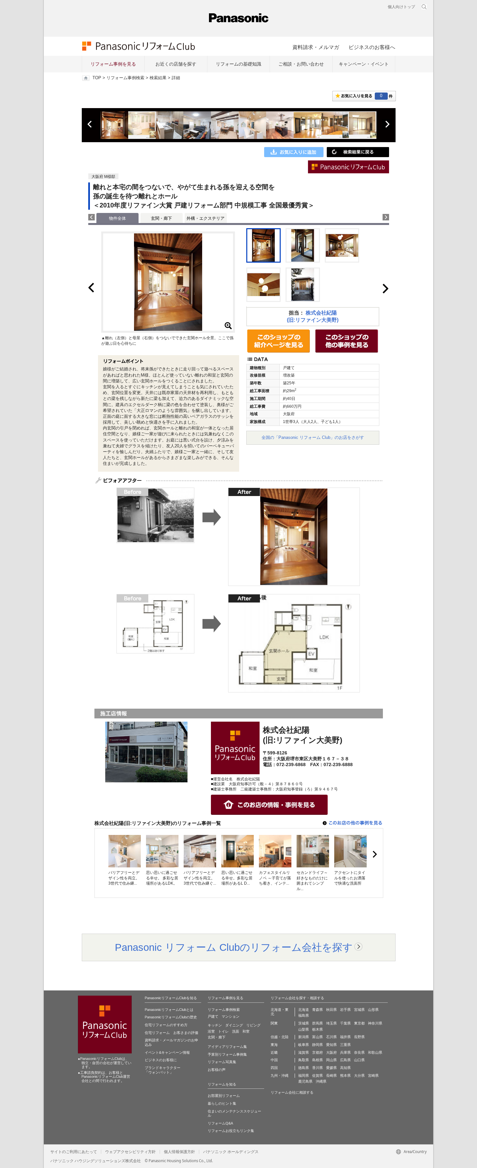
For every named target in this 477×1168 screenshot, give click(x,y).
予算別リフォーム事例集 (227, 1054)
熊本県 (345, 1075)
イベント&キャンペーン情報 (167, 1052)
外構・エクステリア (206, 218)
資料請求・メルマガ (315, 47)
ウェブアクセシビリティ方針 (130, 1152)
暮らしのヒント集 (222, 1103)
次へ (387, 124)
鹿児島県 (305, 1081)
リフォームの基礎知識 (238, 64)
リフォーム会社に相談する (292, 1092)
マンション (230, 1016)
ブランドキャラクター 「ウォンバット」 (162, 1070)
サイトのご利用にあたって (73, 1152)
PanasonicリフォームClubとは (169, 1010)
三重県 (345, 1045)
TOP (96, 78)
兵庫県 (345, 1052)
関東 (274, 1023)
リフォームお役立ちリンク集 (231, 1131)
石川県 (331, 1037)
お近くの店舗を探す (175, 64)
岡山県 (331, 1060)
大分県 (359, 1075)
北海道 (303, 1010)
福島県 (303, 1015)
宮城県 (359, 1010)
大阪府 (331, 1052)
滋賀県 (303, 1052)
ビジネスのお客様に (161, 1060)
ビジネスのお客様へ (372, 47)
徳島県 (303, 1068)
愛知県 (331, 1045)
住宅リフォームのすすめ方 (166, 1025)
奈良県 (359, 1052)
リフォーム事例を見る (113, 64)
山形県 (373, 1010)
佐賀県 (317, 1075)
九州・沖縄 (279, 1075)
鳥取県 (303, 1060)
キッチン (215, 1025)
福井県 (345, 1037)
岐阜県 (303, 1045)
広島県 (345, 1060)
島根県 (317, 1060)
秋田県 (331, 1010)
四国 (274, 1068)
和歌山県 (375, 1052)
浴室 (211, 1031)
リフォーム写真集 (222, 1062)
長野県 (359, 1037)
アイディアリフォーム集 (227, 1047)
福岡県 (303, 1075)
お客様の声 (217, 1070)
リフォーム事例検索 (125, 78)
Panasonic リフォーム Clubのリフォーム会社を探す (234, 947)
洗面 (235, 1031)
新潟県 (303, 1037)
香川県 (317, 1068)
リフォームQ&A (220, 1123)
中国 (274, 1060)
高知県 (345, 1068)
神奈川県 (375, 1023)
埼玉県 (331, 1023)
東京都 (359, 1023)
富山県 (317, 1037)
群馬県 (317, 1023)
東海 (274, 1045)
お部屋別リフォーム (224, 1096)
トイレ (223, 1031)
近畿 (274, 1052)
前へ (90, 124)
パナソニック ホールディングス (231, 1152)
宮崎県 (373, 1075)
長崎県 (331, 1075)
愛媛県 (331, 1068)
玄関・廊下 (161, 218)
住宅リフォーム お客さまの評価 (171, 1033)
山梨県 (303, 1029)
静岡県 (317, 1045)
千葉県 (345, 1023)
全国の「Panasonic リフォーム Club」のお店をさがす (313, 437)
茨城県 (303, 1023)
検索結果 (158, 78)
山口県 (359, 1060)
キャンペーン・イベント (364, 64)
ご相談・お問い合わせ (301, 64)
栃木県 (317, 1029)
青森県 (317, 1010)
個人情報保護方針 (179, 1152)
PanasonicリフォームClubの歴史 (171, 1017)
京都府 (317, 1052)
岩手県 (345, 1010)
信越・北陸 (279, 1037)
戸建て (213, 1016)
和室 (246, 1031)
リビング (253, 1025)
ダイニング (234, 1025)
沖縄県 (321, 1081)
